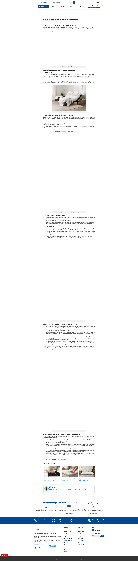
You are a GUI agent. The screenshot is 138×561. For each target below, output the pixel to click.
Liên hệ (85, 6)
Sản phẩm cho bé (72, 6)
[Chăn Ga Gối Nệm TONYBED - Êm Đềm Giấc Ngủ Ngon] (43, 2)
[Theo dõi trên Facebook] (95, 1)
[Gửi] (74, 2)
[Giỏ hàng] (97, 3)
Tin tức (79, 6)
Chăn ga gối (63, 6)
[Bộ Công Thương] (53, 545)
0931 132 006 (96, 5)
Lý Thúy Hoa (55, 21)
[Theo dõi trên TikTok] (98, 1)
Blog (60, 11)
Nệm (57, 6)
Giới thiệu (53, 6)
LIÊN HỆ (5, 555)
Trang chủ (55, 11)
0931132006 (39, 541)
